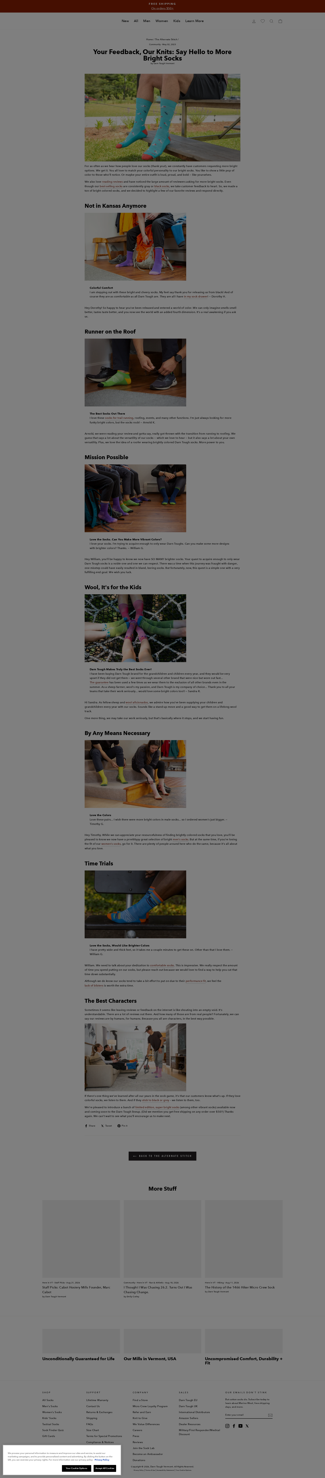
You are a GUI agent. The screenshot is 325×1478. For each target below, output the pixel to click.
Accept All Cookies (104, 1468)
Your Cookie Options (76, 1468)
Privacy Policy (102, 1459)
